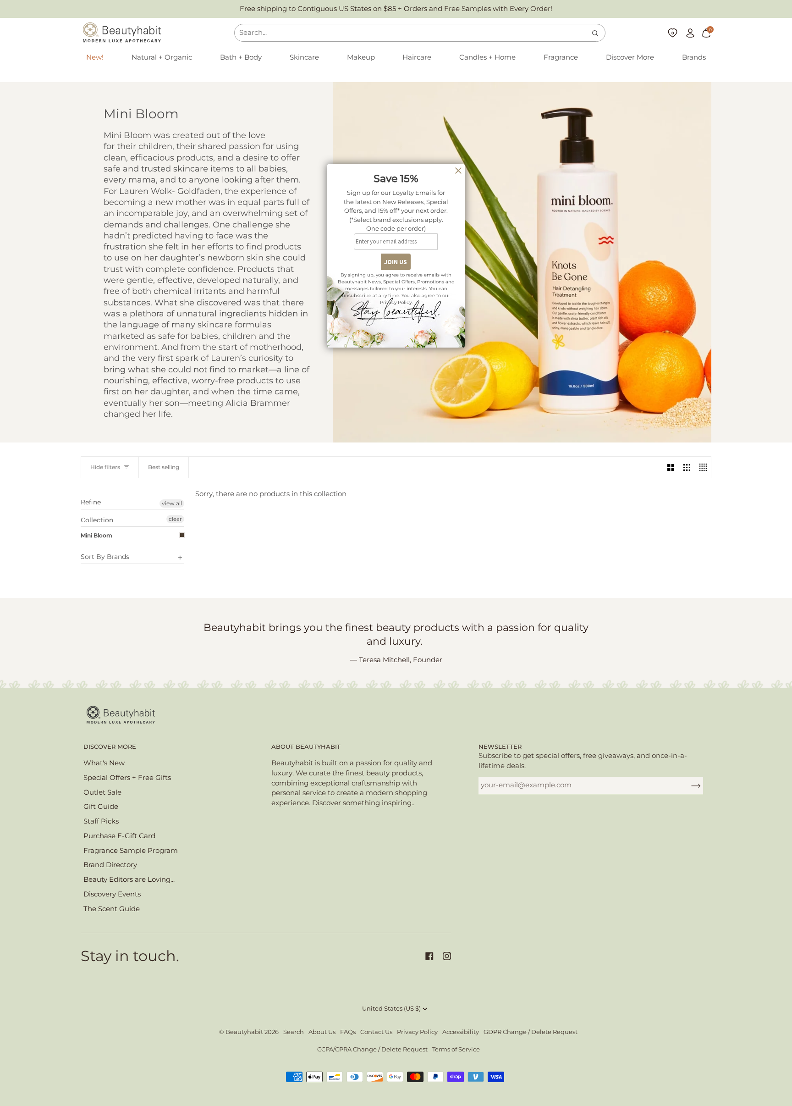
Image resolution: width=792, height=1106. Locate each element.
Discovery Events (112, 894)
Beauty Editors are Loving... (129, 879)
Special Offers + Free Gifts (127, 778)
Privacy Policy (417, 1032)
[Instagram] (447, 956)
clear (175, 518)
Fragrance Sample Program (130, 850)
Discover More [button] (109, 746)
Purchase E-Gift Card (119, 836)
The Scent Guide (111, 909)
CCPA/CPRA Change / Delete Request (372, 1049)
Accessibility (460, 1032)
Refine (91, 502)
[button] (162, 57)
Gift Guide (100, 806)
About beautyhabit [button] (306, 746)
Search (293, 1032)
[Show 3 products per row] (687, 467)
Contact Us (376, 1032)
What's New (104, 763)
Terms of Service (456, 1049)
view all (172, 503)
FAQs (348, 1032)
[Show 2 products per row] (671, 467)
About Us (322, 1032)
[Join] (688, 785)
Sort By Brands (105, 557)
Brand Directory (110, 865)
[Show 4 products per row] (703, 467)
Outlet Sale (102, 792)
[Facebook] (429, 956)
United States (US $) (391, 1008)
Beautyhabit (244, 1032)
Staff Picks (101, 821)
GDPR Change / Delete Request (531, 1032)
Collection (97, 520)
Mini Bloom (96, 535)
